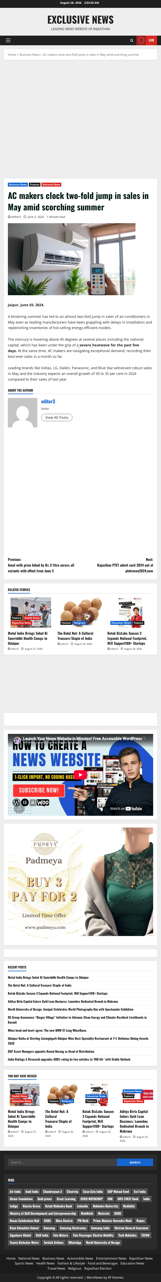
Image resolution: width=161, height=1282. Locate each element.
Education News (121, 622)
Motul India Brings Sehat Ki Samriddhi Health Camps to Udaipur (28, 638)
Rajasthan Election (98, 1268)
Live (151, 40)
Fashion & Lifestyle (71, 1263)
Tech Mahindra (127, 1235)
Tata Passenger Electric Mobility (93, 1235)
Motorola (103, 1213)
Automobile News (80, 1258)
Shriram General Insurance (131, 1228)
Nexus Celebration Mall (24, 1220)
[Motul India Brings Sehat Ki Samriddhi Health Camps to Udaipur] (31, 612)
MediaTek (129, 1206)
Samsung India (100, 1228)
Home (11, 1258)
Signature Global (20, 1235)
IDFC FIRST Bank (127, 1198)
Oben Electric (64, 1220)
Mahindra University (105, 1206)
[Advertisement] (80, 92)
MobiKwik (87, 1213)
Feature (34, 184)
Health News (32, 618)
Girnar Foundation (21, 1198)
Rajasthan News (21, 622)
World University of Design (103, 1242)
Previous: (41, 565)
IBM (110, 1198)
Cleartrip (72, 1191)
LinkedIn (82, 1206)
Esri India (140, 1191)
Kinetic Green (31, 1206)
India (146, 1198)
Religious (79, 622)
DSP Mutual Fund (118, 1191)
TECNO (145, 1235)
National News (51, 184)
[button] (8, 40)
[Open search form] (131, 40)
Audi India (32, 1191)
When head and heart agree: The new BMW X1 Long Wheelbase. (47, 1030)
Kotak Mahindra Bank (58, 1206)
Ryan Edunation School (24, 1228)
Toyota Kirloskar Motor (24, 1242)
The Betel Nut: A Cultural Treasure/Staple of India (75, 636)
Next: (125, 565)
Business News (18, 184)
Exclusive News (80, 19)
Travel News (56, 1268)
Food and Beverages (103, 1263)
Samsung (49, 1228)
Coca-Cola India (93, 1191)
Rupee (140, 1220)
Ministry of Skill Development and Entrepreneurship (43, 1213)
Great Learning (66, 1198)
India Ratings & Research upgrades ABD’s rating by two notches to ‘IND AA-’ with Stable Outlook (69, 1059)
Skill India (42, 1235)
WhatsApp (75, 1242)
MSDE (117, 1213)
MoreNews (95, 1277)
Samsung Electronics (73, 1228)
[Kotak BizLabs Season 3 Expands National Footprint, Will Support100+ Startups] (130, 612)
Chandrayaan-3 (52, 1191)
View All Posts (56, 417)
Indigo (14, 1206)
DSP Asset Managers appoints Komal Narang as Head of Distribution (51, 1051)
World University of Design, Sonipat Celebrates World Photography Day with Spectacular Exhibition (70, 1009)
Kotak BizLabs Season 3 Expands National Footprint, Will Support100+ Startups (127, 638)
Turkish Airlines (54, 1242)
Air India (15, 1191)
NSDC (47, 1220)
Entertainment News (111, 1258)
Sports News (24, 1263)
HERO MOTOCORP (91, 1198)
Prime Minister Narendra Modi (112, 1220)
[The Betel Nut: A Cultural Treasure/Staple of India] (80, 612)
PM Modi (83, 1220)
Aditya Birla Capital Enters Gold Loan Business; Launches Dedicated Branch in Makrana (63, 1001)
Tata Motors (60, 1235)
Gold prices (45, 1198)
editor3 (16, 217)
